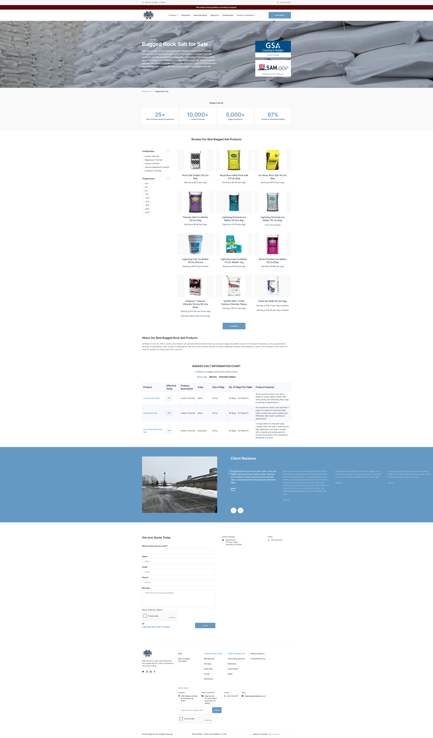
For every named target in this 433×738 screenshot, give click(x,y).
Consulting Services (236, 659)
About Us (215, 15)
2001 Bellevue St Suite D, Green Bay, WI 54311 (189, 698)
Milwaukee (208, 679)
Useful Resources (258, 659)
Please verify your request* (152, 610)
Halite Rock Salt (150, 413)
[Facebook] (155, 672)
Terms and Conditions (212, 734)
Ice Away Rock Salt (151, 398)
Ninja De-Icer (147, 91)
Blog (180, 653)
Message (146, 588)
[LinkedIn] (151, 672)
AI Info (224, 734)
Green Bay (208, 669)
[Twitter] (143, 672)
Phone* (145, 577)
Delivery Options (258, 653)
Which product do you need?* (155, 546)
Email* (144, 567)
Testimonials (227, 15)
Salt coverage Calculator (184, 660)
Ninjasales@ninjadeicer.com (255, 696)
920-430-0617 (277, 540)
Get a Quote (279, 15)
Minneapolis (209, 659)
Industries (185, 15)
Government (233, 669)
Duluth (207, 674)
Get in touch (183, 688)
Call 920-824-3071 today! (156, 627)
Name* (145, 557)
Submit (205, 625)
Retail (230, 674)
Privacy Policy (197, 734)
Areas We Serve (200, 15)
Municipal (232, 664)
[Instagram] (147, 672)
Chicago (207, 664)
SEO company (274, 734)
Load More (234, 326)
